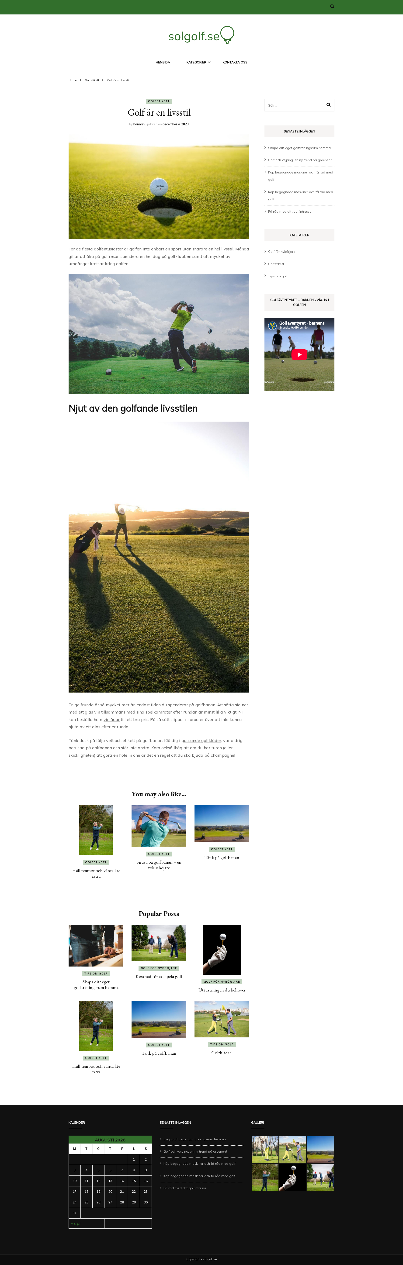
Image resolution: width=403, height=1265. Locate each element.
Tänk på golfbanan (222, 857)
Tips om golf (96, 973)
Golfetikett (159, 101)
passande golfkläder (201, 740)
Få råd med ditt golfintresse (289, 211)
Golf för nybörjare (159, 968)
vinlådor (112, 719)
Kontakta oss (235, 62)
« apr (76, 1223)
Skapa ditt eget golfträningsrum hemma (96, 984)
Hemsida (163, 62)
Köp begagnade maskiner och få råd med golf (199, 1163)
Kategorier (196, 62)
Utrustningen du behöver (222, 990)
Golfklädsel (222, 1053)
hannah (139, 124)
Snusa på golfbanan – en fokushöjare (159, 865)
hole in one (129, 755)
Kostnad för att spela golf (158, 976)
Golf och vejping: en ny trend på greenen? (300, 160)
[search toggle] (332, 6)
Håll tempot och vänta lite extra (96, 873)
